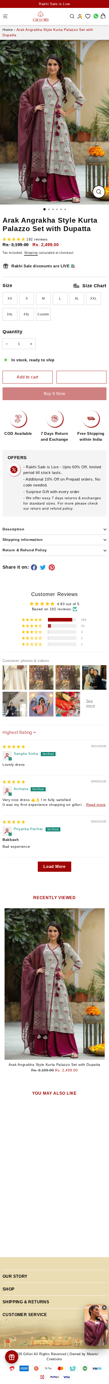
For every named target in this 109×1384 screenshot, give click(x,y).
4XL (27, 314)
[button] (14, 239)
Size (54, 285)
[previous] (8, 1160)
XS (10, 298)
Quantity (12, 331)
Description (13, 529)
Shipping (31, 252)
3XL (10, 314)
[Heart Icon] (88, 16)
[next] (65, 1160)
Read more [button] (96, 805)
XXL (93, 298)
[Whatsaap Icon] (95, 16)
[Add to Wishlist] (81, 377)
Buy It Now (54, 393)
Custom (43, 314)
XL (77, 298)
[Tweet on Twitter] (43, 567)
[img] (14, 747)
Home (8, 30)
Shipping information (23, 540)
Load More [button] (54, 866)
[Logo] (40, 16)
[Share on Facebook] (35, 567)
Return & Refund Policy (25, 550)
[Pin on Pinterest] (52, 567)
